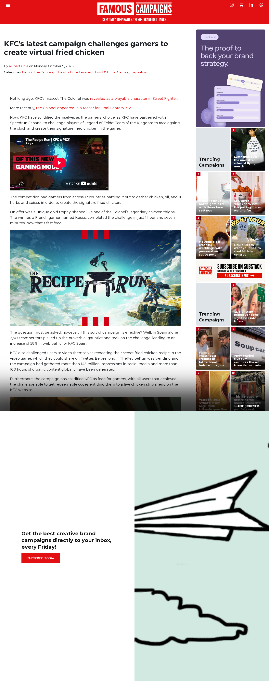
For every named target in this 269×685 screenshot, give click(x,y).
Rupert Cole (18, 66)
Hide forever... (249, 406)
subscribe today (40, 558)
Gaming (123, 72)
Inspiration (139, 72)
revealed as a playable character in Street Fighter (133, 98)
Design (63, 72)
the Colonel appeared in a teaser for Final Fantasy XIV (83, 108)
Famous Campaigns (134, 12)
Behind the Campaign (39, 72)
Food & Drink (105, 72)
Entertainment (82, 72)
